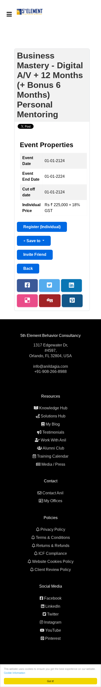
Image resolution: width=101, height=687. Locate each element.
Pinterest (53, 638)
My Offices (53, 501)
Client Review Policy (53, 570)
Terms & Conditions (53, 537)
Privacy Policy (52, 529)
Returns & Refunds (52, 546)
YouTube (53, 630)
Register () (42, 227)
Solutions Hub (53, 416)
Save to (33, 241)
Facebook (53, 598)
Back (28, 268)
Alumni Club (53, 448)
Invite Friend (34, 254)
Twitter (53, 614)
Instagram (52, 622)
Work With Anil (53, 440)
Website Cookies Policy (53, 561)
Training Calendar (52, 456)
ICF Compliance (52, 553)
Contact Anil (52, 493)
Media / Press (53, 464)
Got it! (50, 681)
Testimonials (53, 432)
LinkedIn (52, 606)
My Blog (53, 424)
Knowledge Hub (53, 408)
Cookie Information (14, 673)
